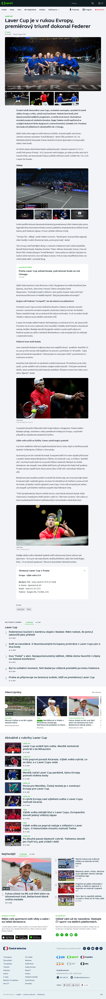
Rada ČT (28, 970)
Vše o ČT (6, 983)
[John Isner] (52, 398)
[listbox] (76, 985)
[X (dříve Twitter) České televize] (97, 948)
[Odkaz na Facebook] (62, 934)
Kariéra (27, 974)
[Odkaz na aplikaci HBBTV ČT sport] (35, 937)
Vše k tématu (96, 692)
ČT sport (8, 32)
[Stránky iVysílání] (87, 958)
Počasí (5, 974)
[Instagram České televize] (84, 948)
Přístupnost (41, 994)
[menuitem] (4, 10)
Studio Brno (29, 964)
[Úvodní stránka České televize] (14, 948)
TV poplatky (7, 964)
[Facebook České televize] (88, 948)
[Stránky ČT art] (71, 964)
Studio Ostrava (30, 967)
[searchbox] (80, 3)
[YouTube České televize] (92, 948)
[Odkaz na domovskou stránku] (10, 3)
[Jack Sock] (52, 525)
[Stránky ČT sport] (72, 958)
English (19, 994)
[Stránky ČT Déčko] (60, 964)
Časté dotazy (29, 980)
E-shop (5, 977)
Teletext (6, 967)
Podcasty (6, 970)
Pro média (28, 957)
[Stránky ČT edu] (84, 964)
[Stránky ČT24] (61, 958)
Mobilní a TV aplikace (10, 980)
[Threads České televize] (101, 948)
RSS (101, 994)
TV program (7, 957)
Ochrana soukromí (29, 994)
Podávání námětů (31, 977)
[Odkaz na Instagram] (57, 934)
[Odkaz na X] (66, 934)
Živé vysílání (7, 960)
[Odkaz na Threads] (76, 934)
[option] (67, 985)
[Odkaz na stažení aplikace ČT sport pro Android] (21, 937)
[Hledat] (92, 3)
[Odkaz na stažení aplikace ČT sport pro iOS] (8, 937)
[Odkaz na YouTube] (71, 934)
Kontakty (28, 983)
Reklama (28, 960)
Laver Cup (9, 16)
